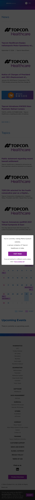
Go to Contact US (19, 261)
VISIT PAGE (17, 254)
